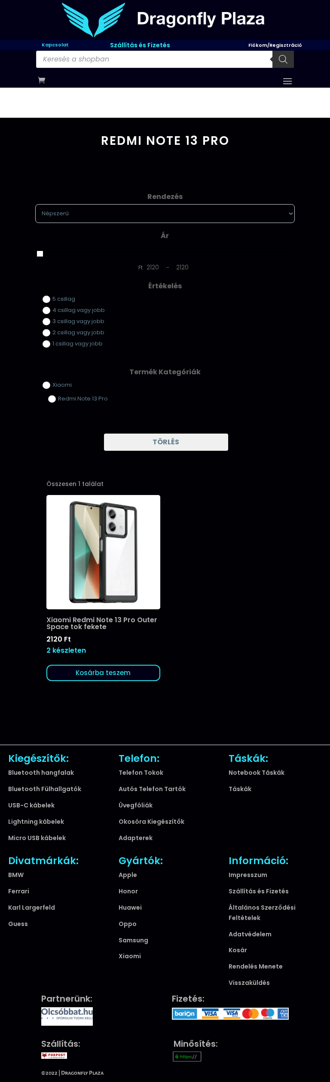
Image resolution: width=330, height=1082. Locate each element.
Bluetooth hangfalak (41, 772)
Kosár (238, 950)
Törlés (166, 442)
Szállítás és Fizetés (140, 45)
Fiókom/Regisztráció (275, 44)
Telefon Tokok (141, 772)
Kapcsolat (55, 44)
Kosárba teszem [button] (103, 672)
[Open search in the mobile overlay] (165, 59)
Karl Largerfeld (31, 907)
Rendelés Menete (256, 966)
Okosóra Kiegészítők (151, 821)
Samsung (133, 940)
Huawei (130, 907)
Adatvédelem (250, 934)
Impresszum (248, 875)
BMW (16, 875)
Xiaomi (130, 956)
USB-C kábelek (31, 805)
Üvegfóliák (136, 805)
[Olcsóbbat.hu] (67, 1015)
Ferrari (18, 891)
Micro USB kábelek (37, 838)
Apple (128, 875)
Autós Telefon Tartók (152, 789)
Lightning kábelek (36, 821)
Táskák (240, 789)
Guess (18, 924)
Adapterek (136, 838)
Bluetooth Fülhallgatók (44, 789)
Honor (128, 891)
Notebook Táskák (256, 772)
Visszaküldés (249, 982)
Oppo (128, 924)
